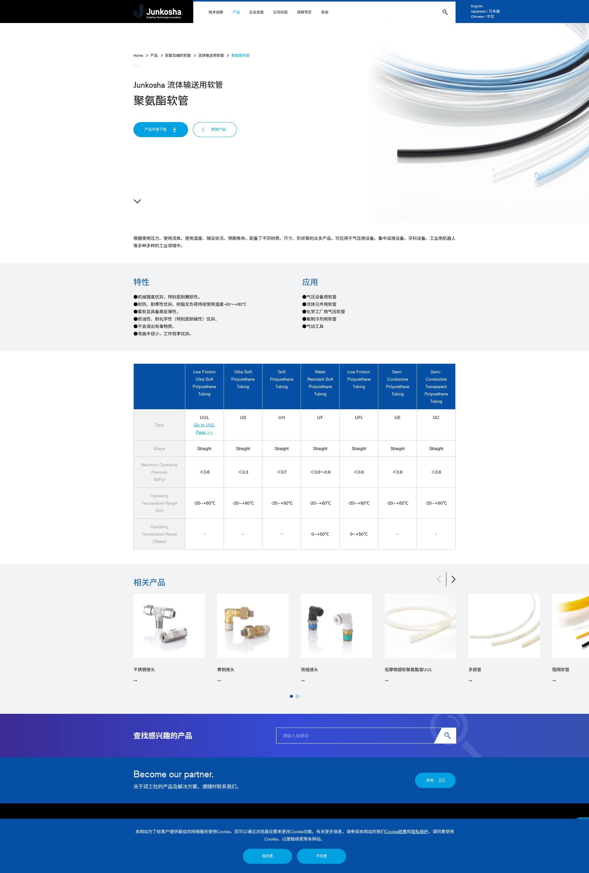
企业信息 (256, 12)
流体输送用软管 (211, 55)
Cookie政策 (396, 831)
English (477, 6)
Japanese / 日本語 (485, 11)
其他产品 (218, 129)
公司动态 (280, 12)
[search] (449, 735)
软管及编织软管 (178, 55)
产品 (236, 12)
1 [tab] (291, 696)
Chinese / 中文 (482, 16)
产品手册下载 (155, 129)
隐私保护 (419, 831)
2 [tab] (297, 696)
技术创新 (216, 12)
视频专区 (304, 12)
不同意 (321, 856)
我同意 (267, 856)
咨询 (324, 12)
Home (138, 55)
